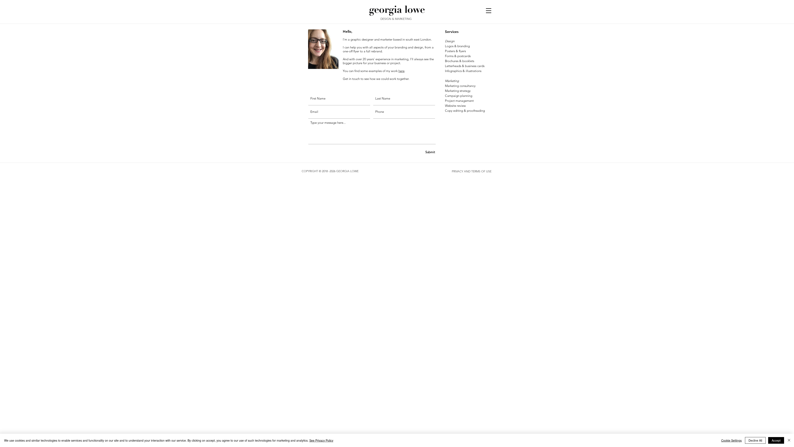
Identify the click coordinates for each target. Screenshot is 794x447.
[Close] (789, 440)
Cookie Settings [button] (731, 440)
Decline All (755, 440)
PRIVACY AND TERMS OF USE (471, 171)
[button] (488, 10)
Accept (776, 440)
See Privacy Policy (321, 440)
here (401, 71)
